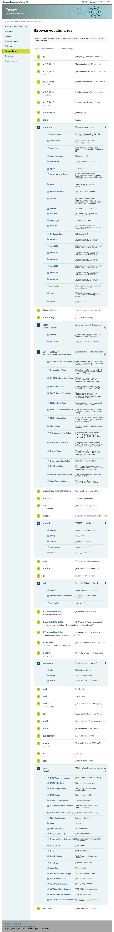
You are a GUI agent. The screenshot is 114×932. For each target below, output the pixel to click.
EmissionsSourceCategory (61, 813)
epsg (52, 184)
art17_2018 (48, 102)
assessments (55, 134)
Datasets (9, 31)
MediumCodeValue (58, 403)
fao (44, 505)
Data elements (11, 41)
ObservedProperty (58, 834)
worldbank (48, 908)
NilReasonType (56, 234)
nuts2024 (54, 279)
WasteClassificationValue (61, 474)
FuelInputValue (56, 387)
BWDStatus (55, 795)
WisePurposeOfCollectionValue (62, 900)
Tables (8, 36)
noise (45, 728)
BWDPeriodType (57, 783)
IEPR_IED (48, 642)
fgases (46, 516)
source (53, 541)
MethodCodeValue (58, 418)
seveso (46, 743)
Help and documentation (16, 26)
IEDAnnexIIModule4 (53, 632)
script (52, 293)
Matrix (52, 823)
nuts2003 (54, 239)
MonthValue (55, 426)
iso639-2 (53, 199)
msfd (45, 721)
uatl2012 (53, 681)
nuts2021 (54, 273)
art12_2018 (48, 71)
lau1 (45, 689)
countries (54, 148)
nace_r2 (53, 226)
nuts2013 (54, 259)
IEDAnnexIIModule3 (53, 622)
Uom (52, 851)
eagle (52, 675)
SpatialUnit (55, 846)
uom (45, 761)
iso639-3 (53, 209)
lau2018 (47, 703)
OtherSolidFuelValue (59, 443)
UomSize (54, 863)
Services (9, 56)
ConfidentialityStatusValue (61, 806)
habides (47, 568)
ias (44, 576)
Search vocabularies (46, 49)
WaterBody (55, 868)
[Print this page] (91, 2)
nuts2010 (54, 253)
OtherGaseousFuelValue (60, 433)
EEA (16, 2)
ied (44, 583)
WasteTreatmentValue (59, 481)
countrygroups (56, 156)
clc (51, 670)
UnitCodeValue (56, 466)
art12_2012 (48, 64)
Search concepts (67, 49)
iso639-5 (53, 214)
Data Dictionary (26, 21)
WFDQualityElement (58, 884)
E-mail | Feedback (13, 924)
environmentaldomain (59, 174)
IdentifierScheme (57, 818)
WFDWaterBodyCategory (60, 889)
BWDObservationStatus (60, 778)
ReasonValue (55, 451)
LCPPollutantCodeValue (60, 393)
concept (53, 530)
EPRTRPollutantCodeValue (61, 378)
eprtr (45, 325)
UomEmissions (56, 856)
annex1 (53, 590)
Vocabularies (11, 51)
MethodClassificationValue (61, 410)
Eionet (16, 21)
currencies (54, 161)
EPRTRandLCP (51, 352)
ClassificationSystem (59, 800)
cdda (45, 120)
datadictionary (50, 310)
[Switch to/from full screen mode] (95, 2)
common (47, 127)
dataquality (48, 317)
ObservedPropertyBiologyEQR (62, 839)
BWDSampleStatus (58, 788)
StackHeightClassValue (60, 461)
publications (49, 736)
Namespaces (11, 61)
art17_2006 (48, 82)
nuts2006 (54, 246)
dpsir (52, 169)
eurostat (47, 498)
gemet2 (46, 523)
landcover (48, 663)
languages (54, 220)
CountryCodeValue (58, 370)
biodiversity (49, 112)
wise (45, 768)
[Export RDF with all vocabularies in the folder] (105, 127)
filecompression (57, 192)
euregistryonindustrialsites (57, 491)
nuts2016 (54, 266)
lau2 (45, 696)
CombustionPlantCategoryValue (62, 362)
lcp (44, 714)
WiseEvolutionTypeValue (60, 894)
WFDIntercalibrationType (60, 873)
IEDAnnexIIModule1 (53, 612)
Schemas (9, 46)
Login (86, 2)
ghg (45, 561)
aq (44, 57)
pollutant (54, 603)
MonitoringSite (56, 829)
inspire (46, 653)
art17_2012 (48, 92)
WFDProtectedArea (58, 879)
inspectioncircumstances (61, 596)
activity (53, 335)
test (44, 753)
